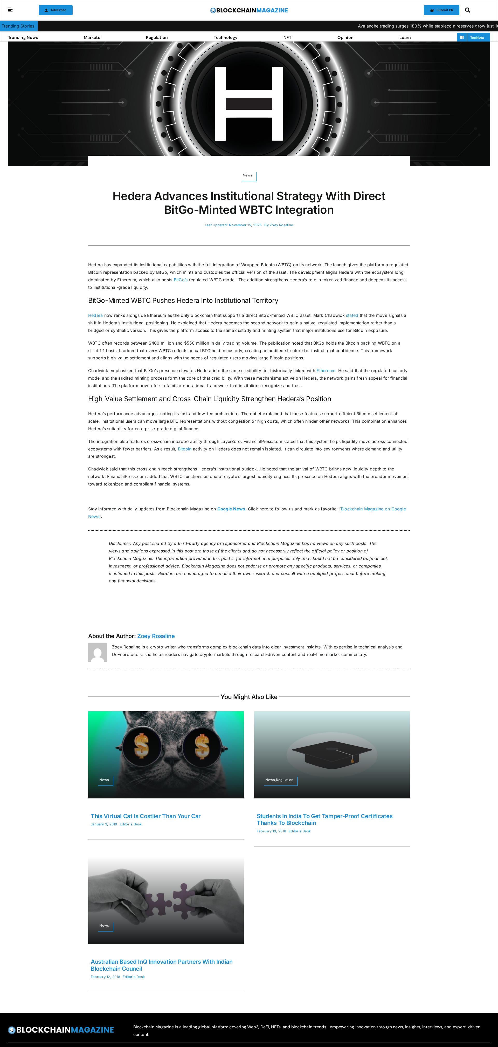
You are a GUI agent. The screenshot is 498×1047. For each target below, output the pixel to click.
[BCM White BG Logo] (249, 9)
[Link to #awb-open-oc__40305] (476, 10)
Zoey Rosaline (281, 225)
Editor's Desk (131, 824)
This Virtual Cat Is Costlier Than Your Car (146, 816)
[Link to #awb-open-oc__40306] (10, 10)
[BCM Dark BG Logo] (61, 1028)
